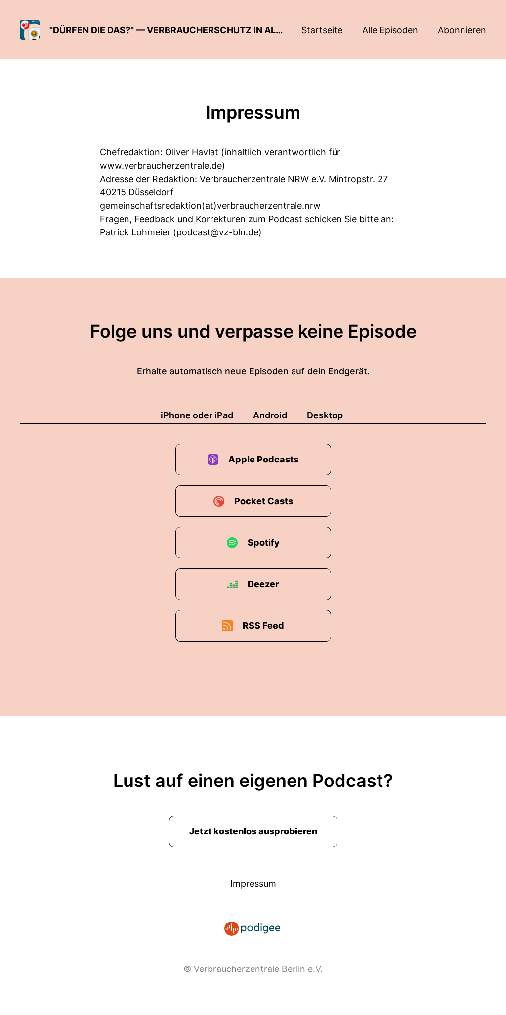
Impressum (253, 883)
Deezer (263, 584)
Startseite (321, 30)
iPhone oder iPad (197, 415)
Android (270, 415)
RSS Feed (263, 625)
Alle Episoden (390, 30)
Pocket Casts (263, 501)
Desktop (325, 415)
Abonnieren (462, 30)
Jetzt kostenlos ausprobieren (253, 831)
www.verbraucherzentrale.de (161, 165)
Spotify (264, 542)
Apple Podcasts (263, 459)
